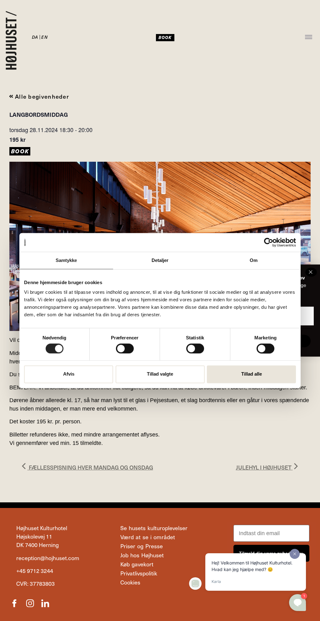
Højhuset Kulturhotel (41, 528)
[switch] (125, 348)
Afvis (68, 374)
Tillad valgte (160, 374)
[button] (309, 37)
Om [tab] (254, 260)
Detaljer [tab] (160, 260)
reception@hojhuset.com (47, 558)
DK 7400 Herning (37, 544)
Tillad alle (251, 374)
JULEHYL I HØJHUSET (264, 467)
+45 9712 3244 (34, 570)
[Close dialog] (311, 272)
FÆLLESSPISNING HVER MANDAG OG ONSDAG (90, 467)
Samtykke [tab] (66, 260)
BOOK (20, 151)
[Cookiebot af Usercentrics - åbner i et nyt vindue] (268, 242)
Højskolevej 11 (34, 536)
